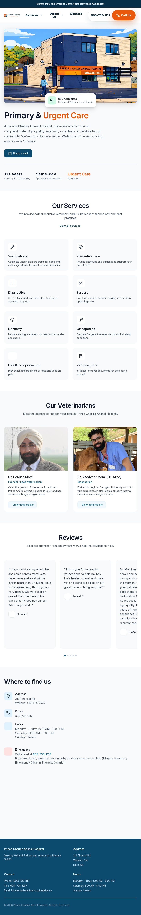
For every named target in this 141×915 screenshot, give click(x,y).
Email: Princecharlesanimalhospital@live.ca (28, 890)
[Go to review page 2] (67, 655)
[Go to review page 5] (76, 655)
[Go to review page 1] (65, 655)
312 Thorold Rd (81, 855)
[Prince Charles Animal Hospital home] (12, 15)
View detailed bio (23, 504)
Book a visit (20, 153)
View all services (70, 225)
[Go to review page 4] (73, 655)
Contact (76, 13)
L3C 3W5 (78, 865)
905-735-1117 (100, 15)
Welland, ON (80, 860)
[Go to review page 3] (70, 655)
